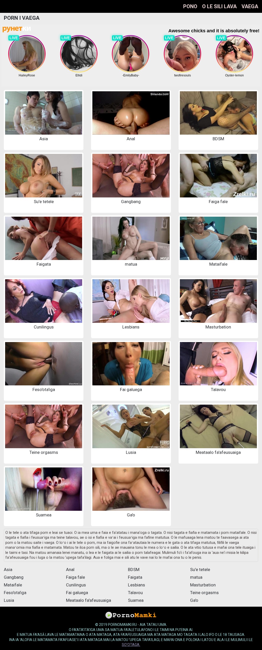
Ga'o (194, 600)
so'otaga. (131, 645)
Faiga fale (75, 577)
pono (190, 6)
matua (196, 577)
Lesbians (136, 584)
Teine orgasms (204, 592)
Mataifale (13, 584)
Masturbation (203, 584)
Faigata (135, 577)
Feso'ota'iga (15, 592)
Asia (8, 569)
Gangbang (14, 577)
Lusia (9, 600)
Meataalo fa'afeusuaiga (88, 600)
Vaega (250, 6)
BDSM (133, 569)
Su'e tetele (200, 569)
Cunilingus (76, 584)
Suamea (136, 600)
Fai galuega (77, 592)
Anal (70, 569)
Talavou (135, 592)
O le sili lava (219, 6)
